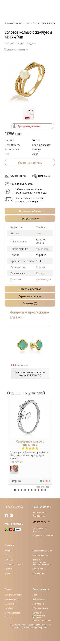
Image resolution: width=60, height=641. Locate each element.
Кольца (8, 550)
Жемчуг (40, 267)
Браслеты (9, 568)
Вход (34, 594)
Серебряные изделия (42, 550)
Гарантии (9, 608)
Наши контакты (12, 599)
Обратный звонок (40, 608)
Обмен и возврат (12, 612)
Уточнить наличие (30, 162)
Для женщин (43, 279)
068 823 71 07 (38, 515)
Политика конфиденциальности (42, 619)
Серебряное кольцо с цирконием (30, 443)
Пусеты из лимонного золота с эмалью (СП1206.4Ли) (30, 373)
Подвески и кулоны (13, 564)
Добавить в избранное (17, 49)
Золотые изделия (40, 555)
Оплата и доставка (13, 594)
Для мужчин (38, 573)
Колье (7, 573)
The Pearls (42, 227)
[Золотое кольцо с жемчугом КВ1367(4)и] (30, 78)
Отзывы (8, 617)
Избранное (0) (38, 599)
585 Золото (42, 248)
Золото (40, 233)
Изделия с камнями (41, 564)
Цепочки (9, 559)
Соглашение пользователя (38, 614)
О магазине (10, 603)
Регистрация (38, 603)
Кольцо (40, 273)
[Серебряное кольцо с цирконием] (14, 469)
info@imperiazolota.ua (42, 535)
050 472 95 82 (38, 512)
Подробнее (16, 461)
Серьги (8, 555)
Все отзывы (42, 486)
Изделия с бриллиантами (39, 561)
